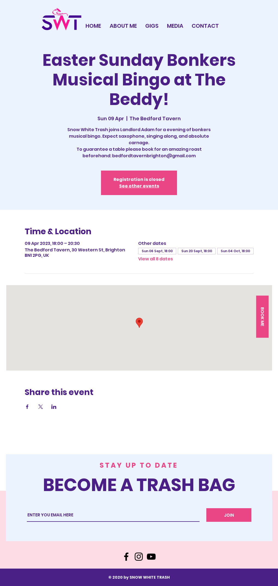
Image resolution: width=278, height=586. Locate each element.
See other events (139, 186)
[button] (262, 317)
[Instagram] (138, 556)
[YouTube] (151, 556)
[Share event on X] (40, 407)
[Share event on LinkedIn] (53, 407)
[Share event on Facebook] (27, 407)
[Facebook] (126, 556)
